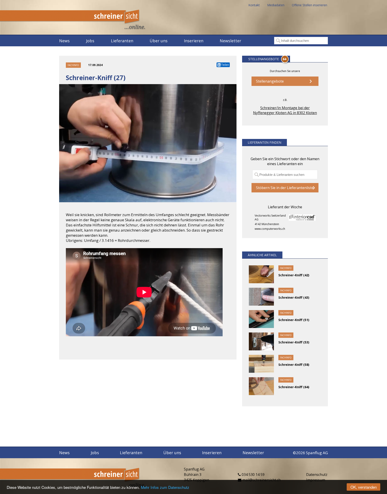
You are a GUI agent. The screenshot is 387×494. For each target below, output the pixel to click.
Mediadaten (275, 5)
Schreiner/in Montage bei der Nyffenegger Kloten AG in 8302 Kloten (285, 110)
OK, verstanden (363, 487)
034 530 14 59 (252, 474)
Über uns (159, 40)
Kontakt (254, 5)
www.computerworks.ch (270, 229)
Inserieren (193, 40)
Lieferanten (122, 40)
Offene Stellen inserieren (309, 5)
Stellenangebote (270, 81)
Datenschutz (316, 474)
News (64, 40)
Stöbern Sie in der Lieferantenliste (285, 187)
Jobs (90, 40)
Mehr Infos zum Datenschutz (165, 487)
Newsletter (230, 40)
